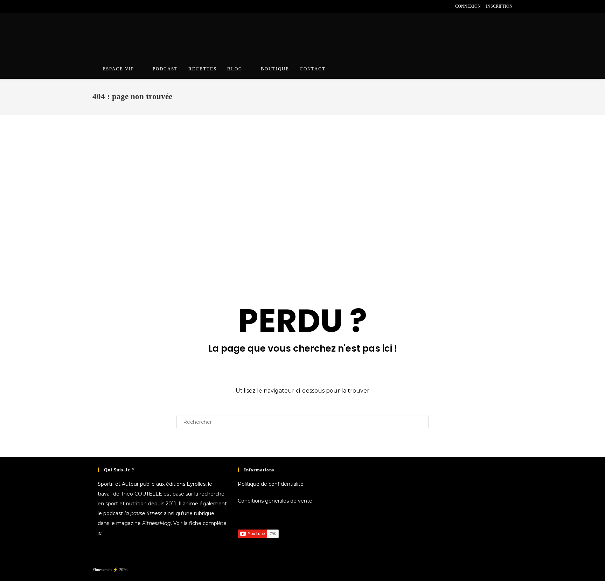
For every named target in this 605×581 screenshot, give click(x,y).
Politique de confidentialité (271, 484)
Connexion (468, 6)
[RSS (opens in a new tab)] (127, 6)
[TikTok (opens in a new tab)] (135, 6)
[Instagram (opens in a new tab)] (110, 6)
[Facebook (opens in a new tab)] (95, 6)
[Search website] (505, 70)
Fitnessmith (102, 569)
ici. (101, 533)
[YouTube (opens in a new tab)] (118, 6)
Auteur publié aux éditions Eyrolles (164, 484)
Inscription (499, 6)
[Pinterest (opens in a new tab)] (102, 6)
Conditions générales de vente (275, 501)
